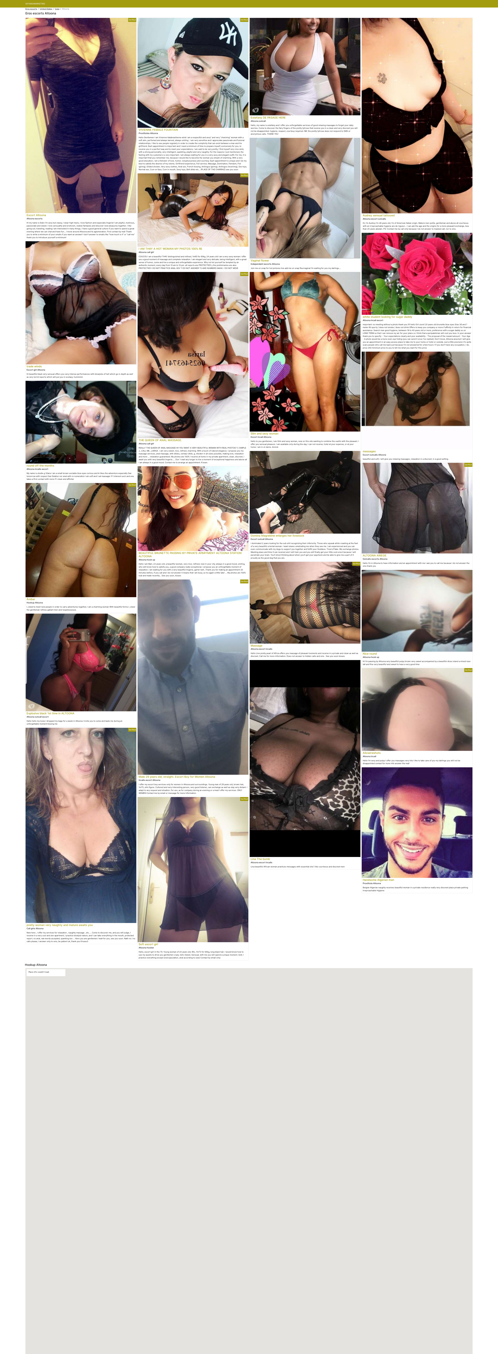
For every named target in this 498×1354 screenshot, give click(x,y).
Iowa (57, 9)
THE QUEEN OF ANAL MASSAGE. (160, 440)
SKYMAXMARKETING (35, 3)
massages (369, 451)
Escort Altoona (36, 215)
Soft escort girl (148, 944)
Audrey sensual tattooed (379, 215)
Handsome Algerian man (378, 879)
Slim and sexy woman (264, 433)
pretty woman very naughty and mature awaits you (60, 925)
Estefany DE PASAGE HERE (268, 117)
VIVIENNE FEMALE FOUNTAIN (158, 129)
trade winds (34, 366)
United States (46, 9)
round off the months (40, 465)
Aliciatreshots (372, 752)
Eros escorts (31, 9)
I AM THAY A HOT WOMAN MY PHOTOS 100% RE (170, 248)
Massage (256, 645)
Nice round (370, 653)
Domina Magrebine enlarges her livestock (277, 535)
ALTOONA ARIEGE (374, 555)
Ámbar (31, 599)
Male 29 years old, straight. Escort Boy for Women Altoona (177, 776)
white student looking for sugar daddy (387, 316)
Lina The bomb (260, 859)
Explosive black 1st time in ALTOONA (50, 713)
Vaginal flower (260, 260)
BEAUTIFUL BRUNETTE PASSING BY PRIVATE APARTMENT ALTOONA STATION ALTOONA (190, 554)
